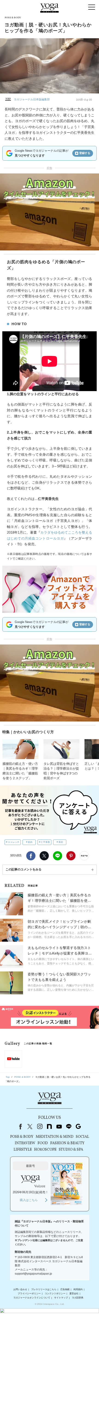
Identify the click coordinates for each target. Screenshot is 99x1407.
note (49, 1127)
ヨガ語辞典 (77, 1298)
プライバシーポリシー (29, 1293)
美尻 (60, 842)
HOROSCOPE (45, 1149)
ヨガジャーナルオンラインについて (31, 1298)
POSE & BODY (21, 1136)
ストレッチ (13, 842)
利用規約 (78, 1289)
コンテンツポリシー (55, 1293)
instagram (40, 1127)
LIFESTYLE (23, 1149)
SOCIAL (82, 1136)
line (69, 1127)
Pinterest (71, 855)
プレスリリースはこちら (43, 1289)
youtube (59, 1127)
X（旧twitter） (44, 855)
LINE (57, 855)
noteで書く (84, 855)
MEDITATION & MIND (54, 1136)
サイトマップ (61, 1298)
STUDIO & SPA (71, 1149)
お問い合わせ (20, 1289)
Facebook (30, 855)
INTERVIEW (25, 1143)
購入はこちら (29, 1200)
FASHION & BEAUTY (67, 1143)
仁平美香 (45, 842)
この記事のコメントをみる (23, 869)
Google (78, 1127)
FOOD (43, 1143)
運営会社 (74, 1293)
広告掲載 (65, 1289)
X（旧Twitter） (30, 1127)
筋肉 (30, 842)
